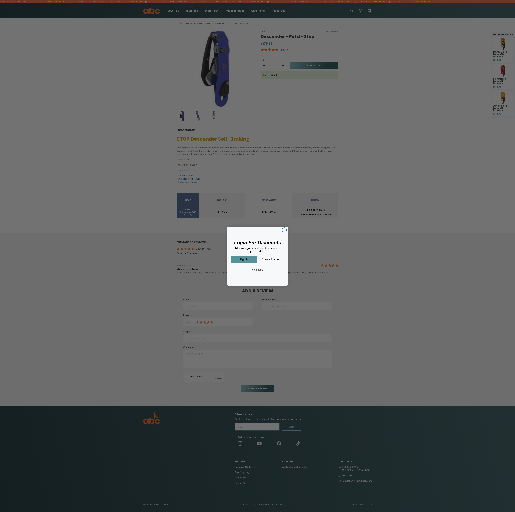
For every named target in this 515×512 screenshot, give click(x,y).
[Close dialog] (284, 230)
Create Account (271, 259)
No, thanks (257, 269)
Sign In (244, 259)
